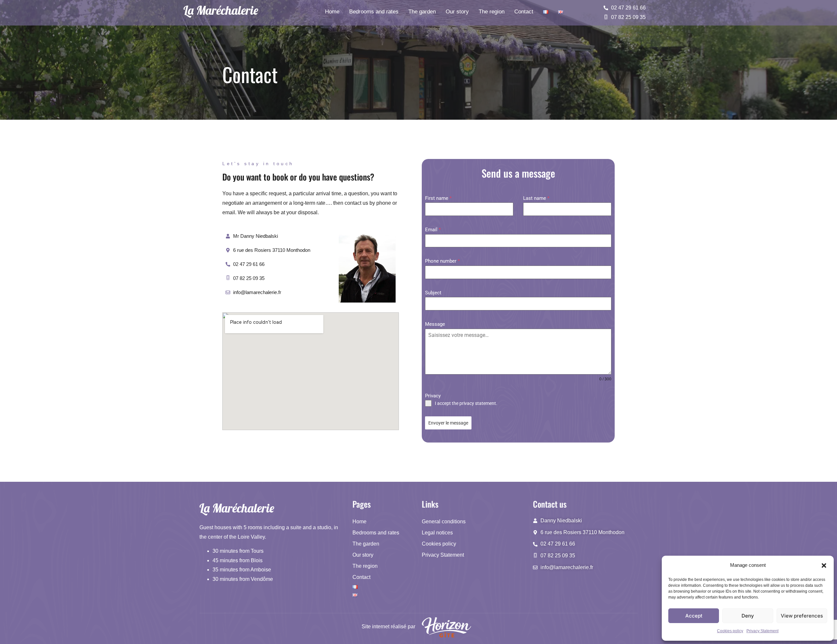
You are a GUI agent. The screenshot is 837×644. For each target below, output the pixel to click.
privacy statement (477, 403)
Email (433, 230)
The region (491, 12)
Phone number (442, 261)
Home (332, 12)
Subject (433, 293)
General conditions (444, 521)
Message (435, 324)
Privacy (433, 396)
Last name (536, 198)
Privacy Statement (762, 631)
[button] (824, 565)
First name (438, 198)
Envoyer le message (448, 423)
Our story (457, 12)
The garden (422, 12)
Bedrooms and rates (374, 12)
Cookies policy (730, 631)
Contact (523, 12)
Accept (693, 616)
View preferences (802, 616)
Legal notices (437, 532)
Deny (748, 616)
